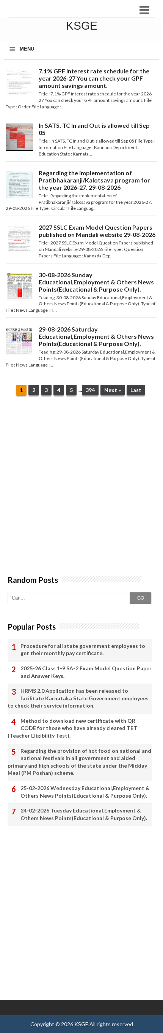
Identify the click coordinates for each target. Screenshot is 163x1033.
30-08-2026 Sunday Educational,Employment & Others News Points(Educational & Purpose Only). (96, 282)
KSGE (81, 1024)
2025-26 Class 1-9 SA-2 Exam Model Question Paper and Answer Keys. (86, 672)
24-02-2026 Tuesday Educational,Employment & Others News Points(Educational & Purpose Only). (83, 814)
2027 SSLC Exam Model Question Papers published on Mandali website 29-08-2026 (97, 231)
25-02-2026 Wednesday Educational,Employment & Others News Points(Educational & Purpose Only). (85, 792)
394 (90, 390)
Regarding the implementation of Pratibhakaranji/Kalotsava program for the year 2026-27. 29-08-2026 (94, 180)
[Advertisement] (81, 489)
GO (140, 598)
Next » (112, 390)
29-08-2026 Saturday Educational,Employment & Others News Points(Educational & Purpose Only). (96, 336)
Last (135, 390)
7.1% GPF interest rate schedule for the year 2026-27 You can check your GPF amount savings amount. (94, 78)
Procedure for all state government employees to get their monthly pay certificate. (82, 650)
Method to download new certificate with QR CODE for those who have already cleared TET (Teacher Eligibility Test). (72, 728)
